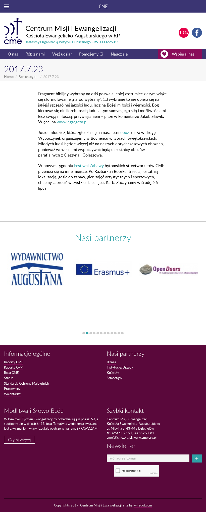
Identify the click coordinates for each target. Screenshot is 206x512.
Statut (8, 378)
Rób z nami (35, 54)
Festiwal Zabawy (89, 165)
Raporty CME (13, 362)
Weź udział (62, 54)
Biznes (111, 362)
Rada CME (11, 372)
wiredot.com (143, 505)
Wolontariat (12, 394)
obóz (124, 132)
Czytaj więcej (19, 439)
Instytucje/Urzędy (120, 367)
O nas (13, 54)
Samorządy (114, 378)
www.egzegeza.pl (72, 122)
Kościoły (113, 372)
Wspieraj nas (183, 54)
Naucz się (119, 54)
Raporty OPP (13, 367)
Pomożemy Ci (91, 54)
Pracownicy (12, 388)
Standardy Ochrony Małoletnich (26, 383)
